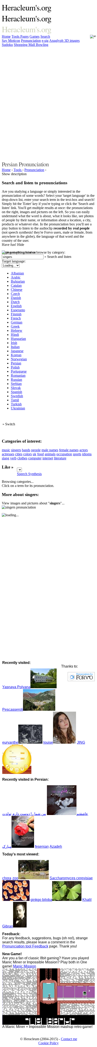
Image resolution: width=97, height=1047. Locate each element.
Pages (24, 36)
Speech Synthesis (29, 474)
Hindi (15, 335)
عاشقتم (82, 814)
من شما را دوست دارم (29, 814)
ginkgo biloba (41, 900)
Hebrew (16, 330)
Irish (14, 343)
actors (83, 450)
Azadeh (56, 846)
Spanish (16, 392)
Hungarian (18, 339)
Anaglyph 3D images (64, 40)
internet (47, 458)
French (16, 318)
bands (26, 450)
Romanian (18, 375)
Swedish (17, 396)
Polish (15, 367)
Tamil (15, 400)
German (16, 322)
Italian (15, 347)
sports (77, 454)
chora (6, 878)
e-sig (45, 40)
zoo (15, 878)
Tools (16, 36)
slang (5, 458)
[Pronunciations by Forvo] (81, 680)
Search (45, 36)
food (40, 454)
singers (16, 450)
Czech (15, 294)
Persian (16, 363)
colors (27, 454)
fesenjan (42, 846)
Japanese (17, 351)
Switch (10, 424)
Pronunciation (31, 40)
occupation (64, 454)
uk (34, 454)
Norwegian (19, 359)
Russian (16, 379)
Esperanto (18, 310)
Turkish (16, 404)
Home (6, 36)
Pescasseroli (12, 709)
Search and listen (59, 257)
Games (34, 36)
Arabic (16, 277)
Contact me (69, 1039)
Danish (16, 298)
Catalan (16, 285)
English (16, 306)
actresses (8, 454)
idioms (87, 454)
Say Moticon (11, 40)
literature (60, 458)
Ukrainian (18, 408)
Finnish (16, 314)
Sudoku (7, 45)
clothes (22, 458)
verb (13, 458)
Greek (15, 326)
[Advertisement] (48, 103)
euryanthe (10, 742)
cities (18, 454)
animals (50, 454)
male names (50, 450)
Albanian (17, 273)
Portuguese (19, 371)
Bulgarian (18, 281)
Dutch (15, 302)
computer (35, 458)
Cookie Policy (48, 1043)
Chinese (16, 290)
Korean (16, 355)
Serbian (16, 384)
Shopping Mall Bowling (31, 45)
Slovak (16, 388)
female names (69, 450)
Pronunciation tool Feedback (25, 946)
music (6, 450)
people (36, 450)
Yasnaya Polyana (16, 687)
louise (48, 742)
